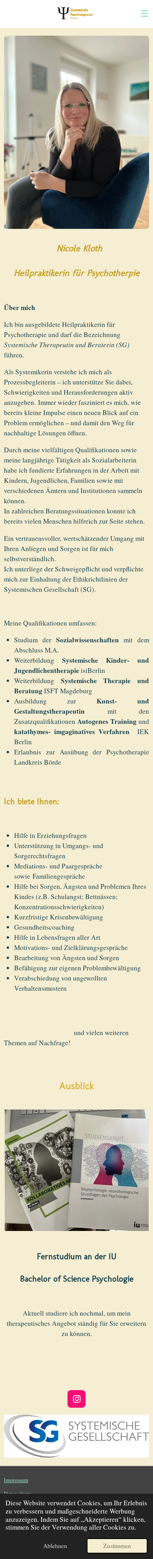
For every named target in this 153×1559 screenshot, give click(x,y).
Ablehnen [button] (55, 1546)
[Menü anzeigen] (144, 13)
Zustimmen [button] (117, 1546)
